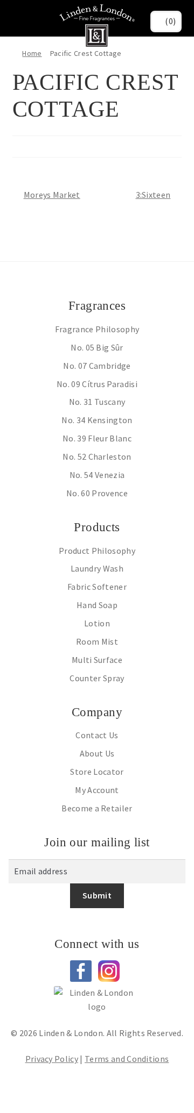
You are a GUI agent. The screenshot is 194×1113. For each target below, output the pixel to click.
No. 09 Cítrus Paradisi (97, 384)
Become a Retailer (96, 808)
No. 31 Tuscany (97, 401)
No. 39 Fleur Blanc (97, 438)
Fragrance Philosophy (97, 329)
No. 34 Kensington (96, 420)
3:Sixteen (153, 194)
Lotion (97, 623)
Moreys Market (51, 194)
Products (97, 527)
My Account (97, 789)
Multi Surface (97, 659)
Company (97, 712)
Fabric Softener (97, 586)
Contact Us (96, 735)
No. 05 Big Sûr (97, 347)
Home (31, 53)
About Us (97, 753)
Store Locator (96, 771)
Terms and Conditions (127, 1058)
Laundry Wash (97, 568)
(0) (170, 21)
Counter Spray (97, 678)
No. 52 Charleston (97, 456)
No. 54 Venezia (97, 474)
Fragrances (97, 305)
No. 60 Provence (97, 493)
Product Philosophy (97, 550)
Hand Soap (97, 605)
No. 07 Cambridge (96, 365)
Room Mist (97, 641)
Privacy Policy (51, 1058)
